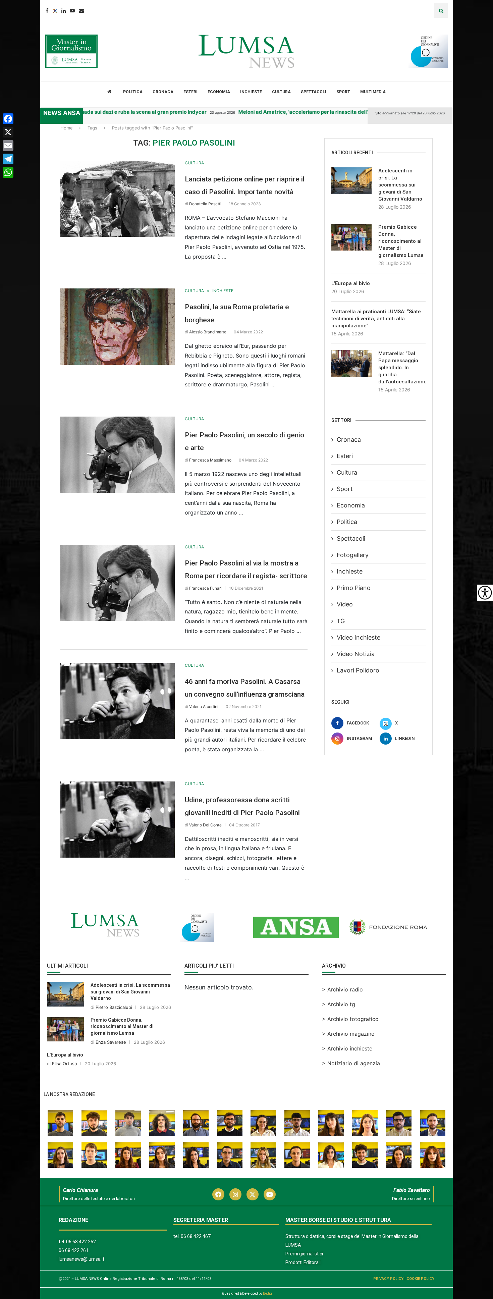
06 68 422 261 (74, 1250)
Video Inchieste (358, 637)
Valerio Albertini (203, 706)
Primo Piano (354, 587)
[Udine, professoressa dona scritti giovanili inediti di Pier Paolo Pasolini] (117, 819)
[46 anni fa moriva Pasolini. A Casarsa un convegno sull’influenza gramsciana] (117, 701)
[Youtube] (72, 10)
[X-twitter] (252, 1194)
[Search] (441, 10)
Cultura (281, 92)
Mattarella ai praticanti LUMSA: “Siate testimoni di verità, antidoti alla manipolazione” (376, 319)
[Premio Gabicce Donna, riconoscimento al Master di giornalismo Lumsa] (351, 237)
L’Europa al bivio (350, 283)
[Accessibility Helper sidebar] (485, 593)
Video (345, 604)
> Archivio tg (338, 1004)
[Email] (81, 10)
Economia (219, 92)
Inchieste (251, 92)
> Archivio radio (342, 989)
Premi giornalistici (304, 1253)
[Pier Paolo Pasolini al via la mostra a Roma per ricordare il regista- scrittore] (117, 583)
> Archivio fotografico (350, 1019)
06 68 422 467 (196, 1236)
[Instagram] (235, 1194)
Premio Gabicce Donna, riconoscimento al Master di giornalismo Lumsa (401, 241)
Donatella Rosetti (205, 203)
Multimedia (373, 92)
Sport (343, 92)
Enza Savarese (111, 1042)
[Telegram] (8, 159)
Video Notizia (356, 653)
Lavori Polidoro (358, 670)
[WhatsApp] (8, 172)
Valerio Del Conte (205, 824)
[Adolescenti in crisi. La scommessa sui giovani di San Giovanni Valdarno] (351, 180)
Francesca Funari (205, 588)
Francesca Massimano (210, 460)
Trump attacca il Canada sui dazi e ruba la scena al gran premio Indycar (95, 112)
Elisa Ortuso (64, 1063)
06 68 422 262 (81, 1241)
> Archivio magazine (348, 1033)
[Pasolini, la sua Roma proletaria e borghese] (117, 326)
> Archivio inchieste (347, 1048)
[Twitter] (55, 10)
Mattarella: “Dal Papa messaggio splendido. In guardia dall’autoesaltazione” (402, 367)
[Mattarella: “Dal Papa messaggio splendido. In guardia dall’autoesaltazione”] (351, 363)
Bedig (267, 1293)
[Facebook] (47, 10)
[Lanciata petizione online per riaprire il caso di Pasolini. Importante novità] (117, 199)
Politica (133, 92)
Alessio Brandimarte (207, 331)
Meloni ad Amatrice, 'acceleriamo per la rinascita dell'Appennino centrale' (302, 112)
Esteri (190, 92)
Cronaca (163, 92)
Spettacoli (313, 92)
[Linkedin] (63, 10)
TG (341, 621)
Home (66, 127)
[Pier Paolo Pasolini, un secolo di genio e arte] (117, 455)
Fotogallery (353, 554)
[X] (8, 132)
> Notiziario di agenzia (351, 1063)
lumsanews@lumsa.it (81, 1259)
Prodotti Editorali (303, 1262)
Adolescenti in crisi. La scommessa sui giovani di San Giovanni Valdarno (400, 185)
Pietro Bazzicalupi (114, 1007)
